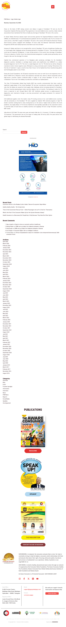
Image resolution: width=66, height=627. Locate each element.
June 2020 (5, 359)
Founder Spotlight (7, 386)
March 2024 (6, 276)
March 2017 (6, 367)
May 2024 (5, 272)
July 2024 (5, 268)
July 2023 (5, 293)
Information (6, 388)
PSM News (7, 19)
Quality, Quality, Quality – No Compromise (14, 207)
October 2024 (6, 262)
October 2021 (6, 328)
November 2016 (7, 371)
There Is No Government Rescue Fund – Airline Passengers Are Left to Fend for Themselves (27, 210)
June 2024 (5, 270)
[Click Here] (52, 6)
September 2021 (7, 330)
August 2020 (6, 354)
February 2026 (6, 245)
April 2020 (5, 363)
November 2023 (7, 284)
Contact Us (35, 197)
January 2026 (6, 247)
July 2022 (5, 309)
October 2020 (6, 350)
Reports (5, 397)
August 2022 (6, 307)
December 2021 (7, 324)
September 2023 (7, 289)
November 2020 (7, 348)
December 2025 (7, 249)
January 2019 (6, 365)
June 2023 (5, 295)
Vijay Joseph (9, 224)
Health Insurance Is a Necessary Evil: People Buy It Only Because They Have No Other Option (27, 215)
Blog (4, 382)
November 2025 (7, 252)
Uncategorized (7, 403)
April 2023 (5, 299)
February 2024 (6, 278)
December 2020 (7, 346)
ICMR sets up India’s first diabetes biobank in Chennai (30, 226)
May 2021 (5, 336)
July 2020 (5, 357)
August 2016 (6, 373)
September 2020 (7, 352)
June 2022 (5, 311)
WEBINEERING (55, 622)
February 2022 (6, 319)
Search (5, 129)
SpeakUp (5, 401)
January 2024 (6, 280)
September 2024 (7, 264)
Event (4, 384)
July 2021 (5, 334)
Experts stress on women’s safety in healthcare (27, 224)
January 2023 (6, 303)
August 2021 (6, 332)
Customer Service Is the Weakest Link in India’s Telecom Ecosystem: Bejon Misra (24, 204)
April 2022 (5, 315)
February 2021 (6, 342)
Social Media (6, 399)
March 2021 (6, 340)
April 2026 (5, 241)
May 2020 (5, 361)
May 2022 (5, 313)
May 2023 (5, 297)
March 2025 (6, 256)
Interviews (5, 390)
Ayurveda (5, 380)
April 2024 (5, 274)
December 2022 (7, 305)
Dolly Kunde (9, 228)
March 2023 (6, 301)
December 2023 (7, 282)
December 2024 (7, 258)
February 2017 (6, 369)
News (4, 393)
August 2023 (6, 291)
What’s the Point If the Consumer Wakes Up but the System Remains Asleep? (23, 212)
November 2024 (7, 260)
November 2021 (7, 326)
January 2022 (6, 322)
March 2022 (6, 317)
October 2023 (6, 286)
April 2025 (5, 254)
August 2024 (6, 266)
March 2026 (6, 243)
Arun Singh (9, 230)
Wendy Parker (10, 226)
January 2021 (6, 344)
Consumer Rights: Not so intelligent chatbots (26, 230)
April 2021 (5, 338)
